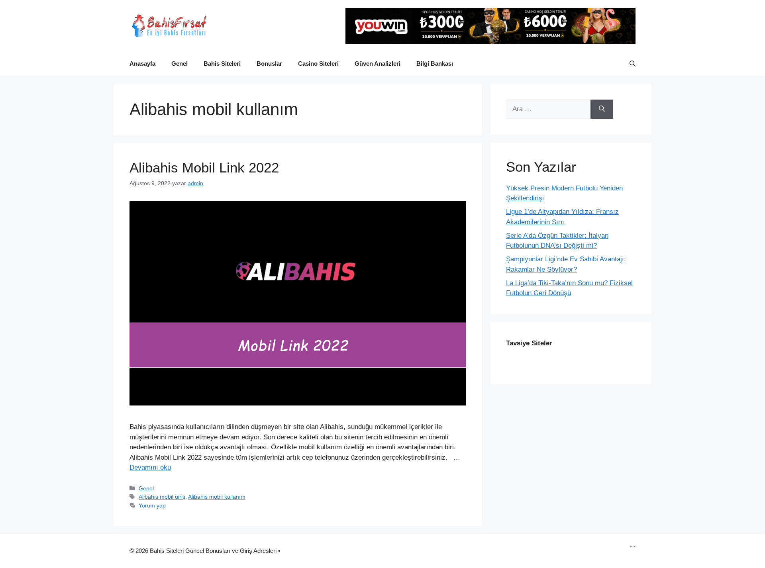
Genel (179, 63)
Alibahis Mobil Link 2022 (204, 167)
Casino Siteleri (318, 63)
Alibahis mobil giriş (162, 497)
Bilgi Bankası (434, 63)
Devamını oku (150, 467)
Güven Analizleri (377, 63)
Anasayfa (142, 63)
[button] (632, 64)
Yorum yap (152, 505)
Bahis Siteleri (222, 63)
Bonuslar (269, 63)
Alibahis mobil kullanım (216, 497)
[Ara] (601, 109)
